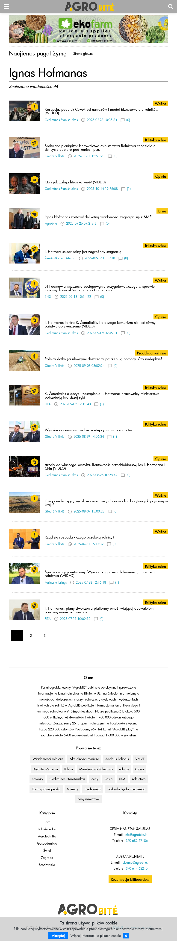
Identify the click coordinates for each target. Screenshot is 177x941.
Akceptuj (58, 935)
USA (122, 778)
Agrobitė (51, 223)
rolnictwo (138, 778)
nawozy (37, 778)
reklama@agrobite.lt (135, 862)
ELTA (48, 404)
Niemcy (72, 789)
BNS (48, 296)
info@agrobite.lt (135, 834)
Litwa (47, 822)
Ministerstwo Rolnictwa (96, 769)
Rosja (108, 778)
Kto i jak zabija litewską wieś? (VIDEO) (75, 181)
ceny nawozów (88, 798)
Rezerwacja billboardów (130, 879)
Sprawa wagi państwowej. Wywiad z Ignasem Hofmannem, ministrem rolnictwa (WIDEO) (99, 573)
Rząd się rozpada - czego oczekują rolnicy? (79, 536)
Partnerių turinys (56, 582)
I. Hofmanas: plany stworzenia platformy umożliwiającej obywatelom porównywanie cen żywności (99, 609)
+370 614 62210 (136, 868)
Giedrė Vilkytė (54, 156)
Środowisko (47, 865)
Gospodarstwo (47, 843)
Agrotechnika (47, 836)
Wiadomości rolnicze (47, 758)
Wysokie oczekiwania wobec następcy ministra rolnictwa (89, 429)
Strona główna (83, 53)
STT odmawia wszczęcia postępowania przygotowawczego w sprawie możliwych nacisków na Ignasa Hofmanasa (100, 288)
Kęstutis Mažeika (45, 769)
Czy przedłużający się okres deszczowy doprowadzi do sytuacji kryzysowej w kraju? (106, 502)
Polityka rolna (47, 829)
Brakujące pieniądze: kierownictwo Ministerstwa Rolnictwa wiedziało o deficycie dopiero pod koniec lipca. (100, 147)
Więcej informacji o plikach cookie (96, 935)
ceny (94, 778)
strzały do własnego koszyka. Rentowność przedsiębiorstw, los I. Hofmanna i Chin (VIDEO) (105, 466)
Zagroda (47, 857)
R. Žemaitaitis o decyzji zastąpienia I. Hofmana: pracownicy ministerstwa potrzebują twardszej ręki (102, 395)
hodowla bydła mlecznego (126, 789)
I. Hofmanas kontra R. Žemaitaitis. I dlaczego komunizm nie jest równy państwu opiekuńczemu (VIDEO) (100, 324)
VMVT (140, 758)
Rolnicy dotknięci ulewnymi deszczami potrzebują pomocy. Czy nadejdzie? (103, 358)
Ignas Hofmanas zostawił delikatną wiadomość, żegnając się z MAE (98, 216)
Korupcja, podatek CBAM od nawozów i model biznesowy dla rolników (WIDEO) (101, 111)
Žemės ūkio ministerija (60, 258)
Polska (68, 769)
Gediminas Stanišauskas (61, 120)
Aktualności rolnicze (84, 758)
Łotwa (139, 769)
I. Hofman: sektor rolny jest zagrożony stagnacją (83, 251)
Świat (47, 850)
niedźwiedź (93, 789)
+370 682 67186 (136, 840)
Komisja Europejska (46, 789)
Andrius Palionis (117, 758)
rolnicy (124, 769)
